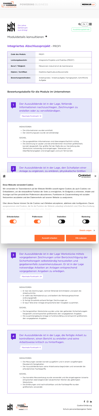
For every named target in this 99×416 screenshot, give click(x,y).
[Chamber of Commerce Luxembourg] (25, 4)
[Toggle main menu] (90, 24)
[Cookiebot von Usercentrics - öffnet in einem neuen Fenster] (80, 176)
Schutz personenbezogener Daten (77, 409)
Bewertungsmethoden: (21, 78)
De (84, 24)
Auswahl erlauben (49, 238)
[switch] (37, 221)
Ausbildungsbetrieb (81, 29)
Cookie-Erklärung (84, 405)
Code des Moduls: (18, 54)
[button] (46, 37)
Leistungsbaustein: (19, 60)
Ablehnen (18, 238)
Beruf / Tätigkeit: (18, 66)
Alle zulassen (81, 238)
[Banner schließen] (95, 176)
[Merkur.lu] (88, 4)
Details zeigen (86, 230)
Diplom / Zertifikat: (19, 72)
